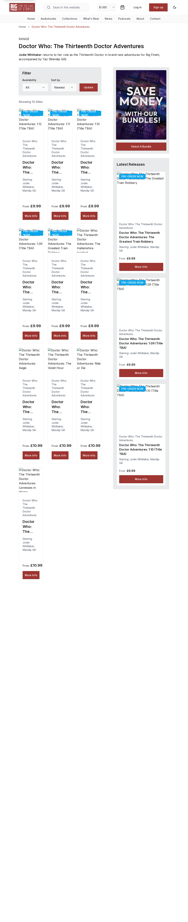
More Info (31, 215)
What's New (91, 18)
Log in (138, 7)
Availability (29, 80)
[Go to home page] (22, 7)
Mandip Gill (29, 190)
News (108, 18)
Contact (155, 18)
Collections (69, 18)
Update (88, 87)
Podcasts (124, 18)
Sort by (55, 80)
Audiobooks (48, 18)
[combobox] (35, 87)
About (140, 18)
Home (31, 18)
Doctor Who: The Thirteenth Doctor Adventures (30, 148)
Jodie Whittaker (139, 246)
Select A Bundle (141, 146)
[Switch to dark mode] (175, 7)
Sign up (158, 7)
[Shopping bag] (122, 7)
